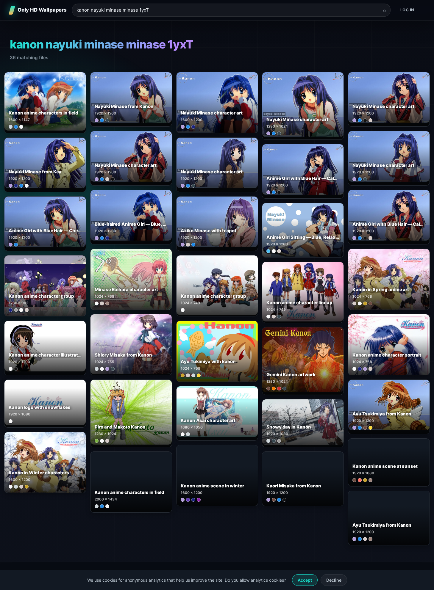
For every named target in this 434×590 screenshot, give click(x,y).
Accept (305, 580)
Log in (407, 9)
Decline (333, 580)
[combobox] (228, 10)
